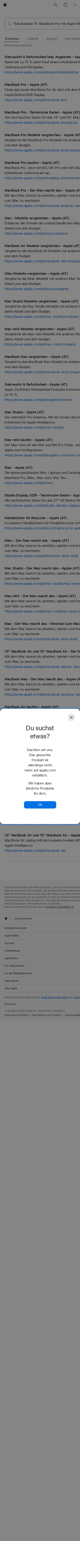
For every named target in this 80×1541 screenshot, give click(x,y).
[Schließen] (71, 717)
